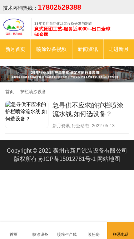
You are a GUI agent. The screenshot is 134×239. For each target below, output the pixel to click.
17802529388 (59, 7)
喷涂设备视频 (51, 49)
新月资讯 (61, 125)
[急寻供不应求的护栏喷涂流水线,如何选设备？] (26, 115)
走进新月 (119, 49)
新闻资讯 (88, 49)
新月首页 (15, 49)
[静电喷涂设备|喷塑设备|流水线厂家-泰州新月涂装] (15, 26)
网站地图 (108, 159)
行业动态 (80, 125)
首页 (9, 91)
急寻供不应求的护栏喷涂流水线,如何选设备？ (88, 110)
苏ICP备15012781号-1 (67, 159)
